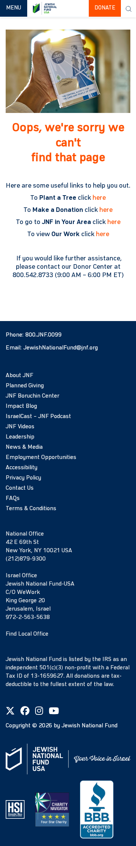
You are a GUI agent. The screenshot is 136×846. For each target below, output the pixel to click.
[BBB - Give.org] (97, 809)
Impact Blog (21, 406)
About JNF (19, 376)
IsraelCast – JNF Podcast (38, 417)
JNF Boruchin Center (32, 396)
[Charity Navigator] (52, 809)
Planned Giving (25, 386)
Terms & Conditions (31, 509)
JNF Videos (20, 427)
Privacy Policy (23, 478)
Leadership (20, 437)
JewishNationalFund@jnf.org (60, 348)
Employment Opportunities (41, 457)
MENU (16, 8)
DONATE (104, 8)
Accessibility (21, 468)
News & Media (24, 447)
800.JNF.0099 (43, 335)
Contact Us (20, 488)
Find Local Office (27, 634)
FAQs (13, 498)
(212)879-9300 (26, 559)
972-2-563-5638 (28, 617)
